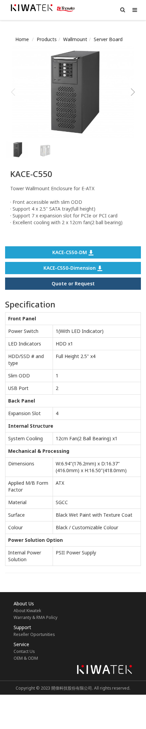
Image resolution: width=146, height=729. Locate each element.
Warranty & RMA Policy (35, 617)
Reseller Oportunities (34, 634)
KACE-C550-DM (70, 252)
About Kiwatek (27, 611)
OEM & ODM (26, 658)
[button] (133, 92)
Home (22, 39)
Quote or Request (73, 283)
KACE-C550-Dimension (70, 268)
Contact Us (24, 651)
